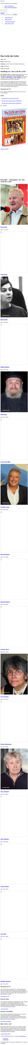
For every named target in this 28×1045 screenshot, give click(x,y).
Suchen (15, 14)
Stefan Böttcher (22, 1036)
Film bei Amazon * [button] (5, 149)
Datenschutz (6, 1039)
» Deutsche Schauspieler (6, 1021)
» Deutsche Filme (4, 1009)
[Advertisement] (14, 39)
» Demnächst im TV (5, 996)
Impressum (5, 1038)
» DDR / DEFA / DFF (5, 1033)
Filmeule (2, 13)
